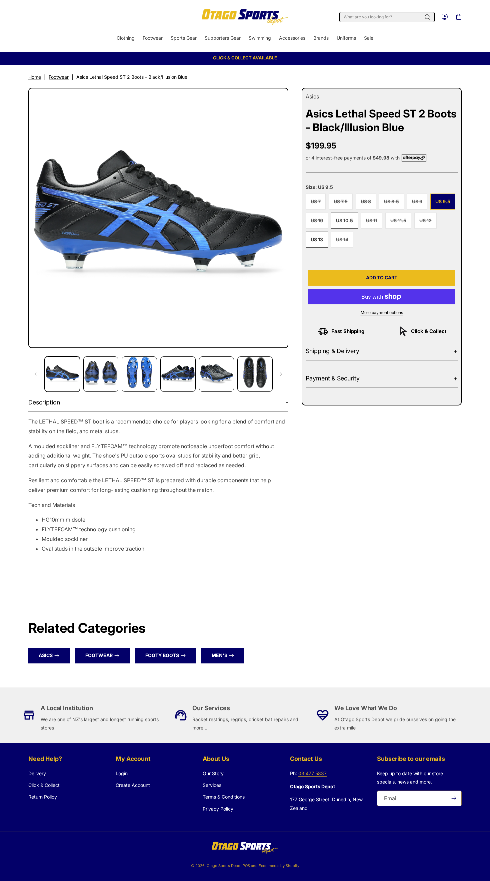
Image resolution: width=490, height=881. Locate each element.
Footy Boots (162, 655)
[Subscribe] (454, 798)
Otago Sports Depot (224, 865)
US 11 (374, 223)
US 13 (317, 239)
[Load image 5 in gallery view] (216, 374)
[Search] (427, 17)
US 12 (428, 223)
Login (122, 773)
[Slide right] (281, 374)
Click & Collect (44, 785)
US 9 (419, 204)
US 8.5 (394, 204)
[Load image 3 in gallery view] (139, 374)
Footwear (59, 77)
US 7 (318, 204)
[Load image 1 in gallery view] (62, 374)
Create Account (133, 785)
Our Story (213, 773)
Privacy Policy (218, 809)
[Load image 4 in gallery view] (178, 374)
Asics (46, 655)
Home (34, 77)
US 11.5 (400, 223)
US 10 (319, 223)
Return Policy (42, 797)
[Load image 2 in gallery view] (101, 374)
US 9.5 (442, 201)
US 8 (368, 204)
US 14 (344, 242)
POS (246, 865)
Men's (219, 655)
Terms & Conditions (224, 797)
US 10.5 (344, 220)
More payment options (382, 312)
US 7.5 (343, 204)
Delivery (37, 773)
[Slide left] (35, 374)
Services (212, 785)
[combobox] (387, 17)
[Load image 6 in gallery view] (255, 374)
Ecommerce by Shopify (279, 865)
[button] (458, 17)
